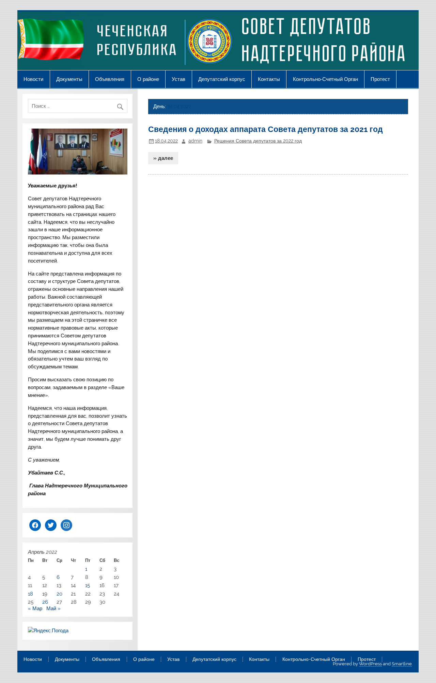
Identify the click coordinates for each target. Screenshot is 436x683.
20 (59, 594)
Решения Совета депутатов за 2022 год (258, 141)
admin (195, 141)
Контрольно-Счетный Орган (325, 79)
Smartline (402, 663)
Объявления (109, 79)
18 (30, 594)
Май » (53, 608)
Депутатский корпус (221, 79)
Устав (178, 79)
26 (45, 602)
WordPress (370, 663)
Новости (33, 79)
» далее (163, 158)
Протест (380, 79)
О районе (148, 79)
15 (87, 585)
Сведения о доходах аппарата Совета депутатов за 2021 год (265, 129)
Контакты (269, 79)
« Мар (35, 608)
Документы (69, 79)
